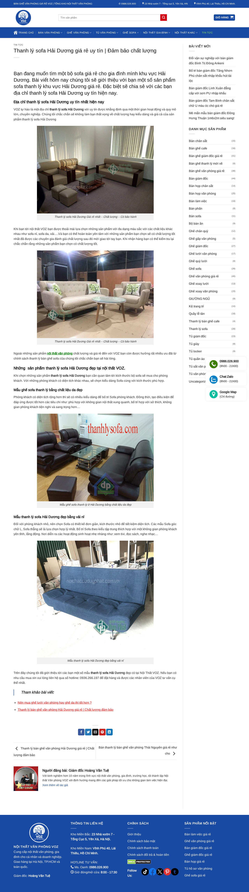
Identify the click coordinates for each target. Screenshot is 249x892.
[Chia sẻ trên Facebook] (81, 732)
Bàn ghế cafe (198, 148)
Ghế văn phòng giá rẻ (204, 276)
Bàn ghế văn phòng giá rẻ (206, 171)
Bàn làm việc (198, 201)
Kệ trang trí (196, 306)
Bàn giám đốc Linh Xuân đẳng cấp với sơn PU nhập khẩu (210, 90)
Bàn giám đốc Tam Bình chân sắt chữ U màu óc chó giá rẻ (211, 103)
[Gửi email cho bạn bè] (95, 732)
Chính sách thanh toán (143, 848)
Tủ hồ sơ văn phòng (198, 868)
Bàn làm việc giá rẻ (197, 834)
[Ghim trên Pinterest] (102, 732)
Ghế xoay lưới (199, 283)
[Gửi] (163, 17)
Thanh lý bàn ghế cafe (204, 321)
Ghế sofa (129, 32)
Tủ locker (195, 351)
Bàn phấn (195, 208)
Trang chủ (26, 32)
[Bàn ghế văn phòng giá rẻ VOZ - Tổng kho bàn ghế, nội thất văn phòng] (33, 17)
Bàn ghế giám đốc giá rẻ (206, 156)
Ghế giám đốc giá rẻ (198, 854)
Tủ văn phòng (106, 32)
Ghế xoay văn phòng (203, 291)
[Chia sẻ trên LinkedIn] (109, 732)
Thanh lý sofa (198, 329)
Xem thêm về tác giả (55, 785)
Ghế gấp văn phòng (202, 238)
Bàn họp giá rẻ (194, 861)
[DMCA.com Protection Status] (139, 861)
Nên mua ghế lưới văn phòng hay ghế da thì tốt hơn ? (55, 702)
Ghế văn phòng (78, 32)
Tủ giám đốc (197, 336)
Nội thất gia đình (155, 32)
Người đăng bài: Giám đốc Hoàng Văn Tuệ (75, 770)
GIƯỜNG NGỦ (199, 298)
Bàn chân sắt (198, 141)
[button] (224, 17)
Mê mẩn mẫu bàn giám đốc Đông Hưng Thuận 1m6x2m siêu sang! (212, 115)
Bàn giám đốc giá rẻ (198, 848)
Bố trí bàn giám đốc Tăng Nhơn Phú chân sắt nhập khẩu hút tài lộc (210, 75)
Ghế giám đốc (198, 246)
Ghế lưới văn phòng (203, 253)
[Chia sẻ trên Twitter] (88, 732)
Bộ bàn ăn (196, 223)
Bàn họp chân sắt (201, 186)
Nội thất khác (185, 32)
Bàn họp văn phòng (202, 193)
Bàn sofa (195, 216)
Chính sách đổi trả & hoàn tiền (148, 854)
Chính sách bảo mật (141, 841)
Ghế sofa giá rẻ (194, 875)
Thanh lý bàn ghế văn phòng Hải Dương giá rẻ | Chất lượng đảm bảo (65, 709)
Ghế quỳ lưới (198, 261)
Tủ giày (194, 344)
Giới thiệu (134, 834)
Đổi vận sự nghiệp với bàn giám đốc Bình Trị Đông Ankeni (211, 60)
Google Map (228, 394)
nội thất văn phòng (60, 353)
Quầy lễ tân (197, 313)
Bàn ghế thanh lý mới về (206, 163)
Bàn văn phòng (49, 32)
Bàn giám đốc (198, 178)
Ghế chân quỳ (198, 231)
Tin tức (207, 32)
